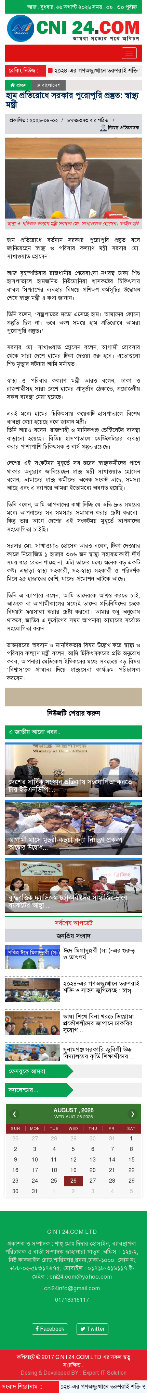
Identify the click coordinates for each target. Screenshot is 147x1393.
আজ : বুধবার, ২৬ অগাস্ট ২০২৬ (59, 7)
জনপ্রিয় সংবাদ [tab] (74, 936)
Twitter (95, 1329)
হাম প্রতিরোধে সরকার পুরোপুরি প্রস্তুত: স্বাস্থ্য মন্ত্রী (72, 99)
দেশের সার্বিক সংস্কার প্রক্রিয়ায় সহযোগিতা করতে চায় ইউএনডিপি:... (70, 786)
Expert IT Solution (104, 1373)
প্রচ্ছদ (21, 85)
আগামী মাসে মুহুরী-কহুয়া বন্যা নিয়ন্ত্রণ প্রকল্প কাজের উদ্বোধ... (65, 844)
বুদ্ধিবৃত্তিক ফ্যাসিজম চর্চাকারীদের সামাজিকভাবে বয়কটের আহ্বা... (68, 902)
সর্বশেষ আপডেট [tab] (74, 923)
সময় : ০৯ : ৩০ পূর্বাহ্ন (114, 7)
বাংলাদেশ (51, 85)
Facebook (51, 1329)
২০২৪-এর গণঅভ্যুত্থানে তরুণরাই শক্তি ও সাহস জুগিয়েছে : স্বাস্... (101, 987)
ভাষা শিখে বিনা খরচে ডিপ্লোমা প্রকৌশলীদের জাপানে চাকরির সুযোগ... (98, 1023)
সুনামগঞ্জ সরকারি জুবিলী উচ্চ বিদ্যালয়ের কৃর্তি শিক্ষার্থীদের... (98, 1053)
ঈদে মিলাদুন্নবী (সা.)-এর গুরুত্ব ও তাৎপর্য (99, 954)
